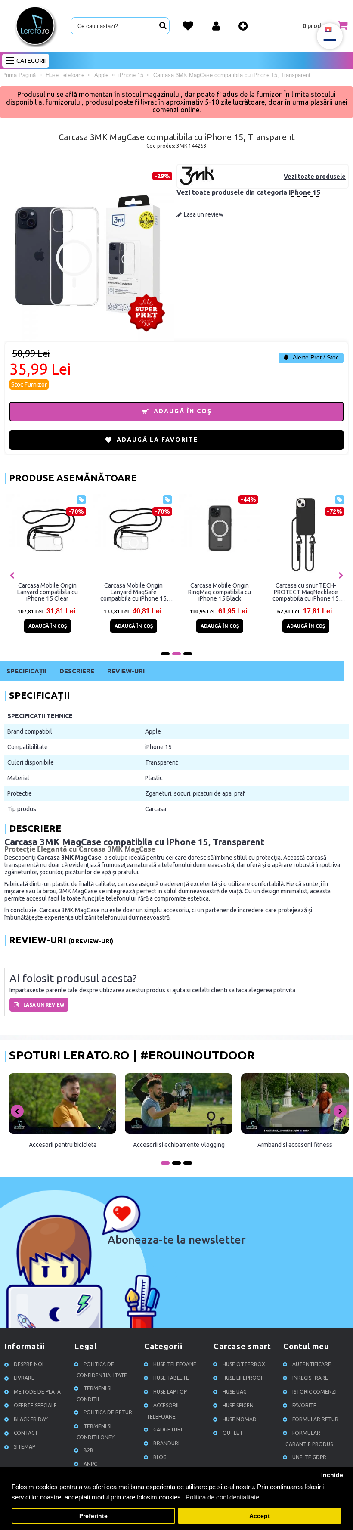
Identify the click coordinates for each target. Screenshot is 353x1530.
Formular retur (315, 1419)
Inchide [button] (332, 1475)
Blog (160, 1457)
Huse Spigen (238, 1405)
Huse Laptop (170, 1391)
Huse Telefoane (174, 1364)
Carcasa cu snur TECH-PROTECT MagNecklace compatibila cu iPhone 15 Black (133, 592)
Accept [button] (259, 1516)
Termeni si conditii (94, 1393)
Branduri (166, 1443)
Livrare (24, 1378)
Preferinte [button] (93, 1516)
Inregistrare (310, 1378)
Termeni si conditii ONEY (96, 1431)
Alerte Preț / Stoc (315, 357)
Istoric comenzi (314, 1391)
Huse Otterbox (244, 1364)
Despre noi (28, 1364)
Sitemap (24, 1446)
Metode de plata (37, 1391)
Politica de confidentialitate (102, 1369)
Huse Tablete (171, 1378)
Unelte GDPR (309, 1457)
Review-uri (126, 671)
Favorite (304, 1405)
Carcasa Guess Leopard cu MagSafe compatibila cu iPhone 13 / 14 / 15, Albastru (306, 592)
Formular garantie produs (309, 1438)
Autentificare (311, 1364)
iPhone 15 (304, 192)
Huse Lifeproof (243, 1378)
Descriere (76, 671)
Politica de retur (108, 1412)
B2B (88, 1450)
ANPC (90, 1464)
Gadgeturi (167, 1429)
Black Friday (31, 1419)
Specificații (26, 671)
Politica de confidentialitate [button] (222, 1497)
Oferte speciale (35, 1405)
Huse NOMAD (240, 1419)
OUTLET (233, 1433)
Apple (153, 731)
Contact (26, 1433)
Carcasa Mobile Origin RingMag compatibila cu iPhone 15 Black (47, 592)
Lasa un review (203, 214)
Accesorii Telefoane (162, 1411)
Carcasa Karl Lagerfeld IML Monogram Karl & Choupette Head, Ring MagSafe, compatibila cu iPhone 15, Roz (219, 592)
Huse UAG (235, 1391)
